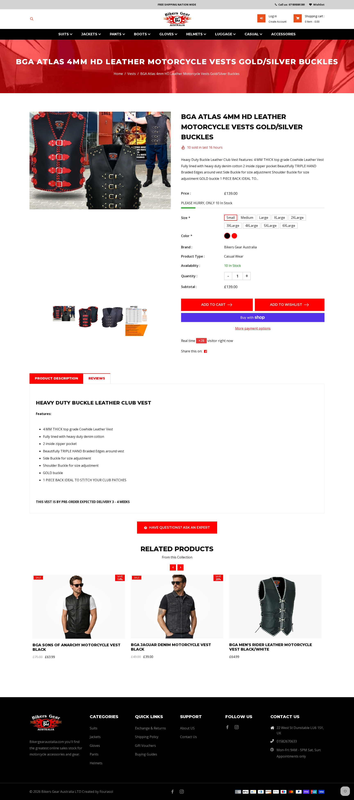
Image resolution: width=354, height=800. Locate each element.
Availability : (190, 265)
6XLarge (289, 225)
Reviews (96, 378)
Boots (141, 34)
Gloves (167, 34)
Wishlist (318, 4)
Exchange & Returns (150, 728)
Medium (247, 217)
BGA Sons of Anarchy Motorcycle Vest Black (76, 647)
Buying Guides (146, 754)
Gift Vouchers (145, 745)
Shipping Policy (146, 737)
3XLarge (233, 225)
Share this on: (191, 351)
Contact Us (188, 737)
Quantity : (189, 276)
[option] (100, 160)
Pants (116, 34)
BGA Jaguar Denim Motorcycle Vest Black (171, 647)
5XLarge (270, 225)
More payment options (253, 328)
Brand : (186, 247)
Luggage (224, 34)
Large (263, 217)
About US (187, 728)
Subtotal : (189, 286)
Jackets (89, 34)
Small (231, 217)
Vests (131, 73)
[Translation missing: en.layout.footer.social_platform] (228, 727)
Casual (252, 34)
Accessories (283, 34)
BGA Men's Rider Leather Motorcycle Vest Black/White (270, 647)
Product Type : (193, 256)
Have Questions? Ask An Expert (179, 528)
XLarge (279, 217)
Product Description (56, 378)
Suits (64, 34)
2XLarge (297, 217)
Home (118, 73)
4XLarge (251, 225)
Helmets (195, 34)
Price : (186, 193)
